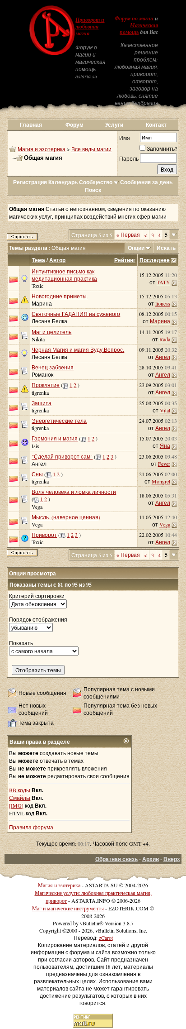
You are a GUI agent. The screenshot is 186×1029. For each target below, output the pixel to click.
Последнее (155, 260)
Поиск (93, 190)
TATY (163, 282)
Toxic (37, 285)
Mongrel (161, 481)
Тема (38, 260)
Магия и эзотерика (41, 149)
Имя (124, 137)
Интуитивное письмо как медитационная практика (64, 275)
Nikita (38, 339)
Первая (128, 234)
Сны (37, 474)
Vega (164, 524)
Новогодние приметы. (60, 296)
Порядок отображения (38, 619)
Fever (164, 463)
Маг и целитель (51, 331)
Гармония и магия (55, 438)
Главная (31, 125)
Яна (165, 445)
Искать (166, 248)
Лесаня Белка (49, 321)
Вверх (171, 859)
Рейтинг (124, 260)
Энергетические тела (59, 420)
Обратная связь (116, 859)
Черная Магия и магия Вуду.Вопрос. (78, 349)
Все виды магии (91, 149)
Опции (136, 248)
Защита (41, 403)
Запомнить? (162, 148)
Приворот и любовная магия (89, 27)
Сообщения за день (146, 182)
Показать (21, 642)
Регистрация (30, 182)
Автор (57, 260)
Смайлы (19, 797)
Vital (165, 410)
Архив (150, 859)
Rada (164, 339)
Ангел (162, 356)
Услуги (114, 125)
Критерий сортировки (37, 595)
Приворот (44, 534)
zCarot (106, 937)
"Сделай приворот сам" (62, 456)
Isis (35, 446)
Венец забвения (53, 367)
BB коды (19, 790)
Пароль (129, 158)
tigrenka (40, 392)
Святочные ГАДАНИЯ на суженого (76, 313)
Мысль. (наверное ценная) (66, 517)
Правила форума (31, 827)
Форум (74, 125)
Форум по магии (134, 18)
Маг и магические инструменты (68, 908)
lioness (162, 303)
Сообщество (95, 182)
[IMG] (16, 805)
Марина (42, 303)
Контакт (156, 125)
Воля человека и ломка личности (74, 491)
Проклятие (46, 384)
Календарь (63, 182)
